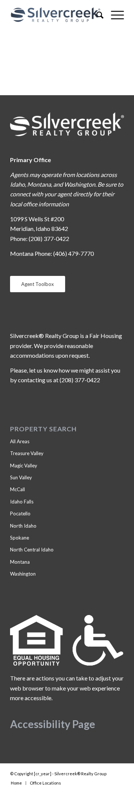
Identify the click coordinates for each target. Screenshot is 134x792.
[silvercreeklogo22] (55, 15)
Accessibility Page (52, 724)
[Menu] (113, 15)
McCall (17, 489)
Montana (20, 562)
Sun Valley (21, 477)
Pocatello (20, 513)
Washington (23, 574)
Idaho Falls (22, 502)
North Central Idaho (32, 550)
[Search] (96, 15)
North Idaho (23, 526)
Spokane (19, 538)
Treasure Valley (27, 453)
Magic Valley (23, 466)
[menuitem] (96, 15)
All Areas (19, 441)
